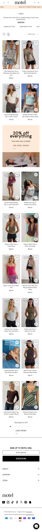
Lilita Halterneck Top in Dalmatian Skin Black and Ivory (11, 73)
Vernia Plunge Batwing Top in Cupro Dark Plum (11, 203)
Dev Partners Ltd (30, 514)
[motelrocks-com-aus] (20, 2)
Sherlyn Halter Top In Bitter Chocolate (30, 245)
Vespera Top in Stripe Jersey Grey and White (11, 330)
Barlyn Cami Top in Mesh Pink (11, 286)
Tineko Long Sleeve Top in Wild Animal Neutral (30, 72)
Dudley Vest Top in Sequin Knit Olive (30, 330)
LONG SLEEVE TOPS (26, 27)
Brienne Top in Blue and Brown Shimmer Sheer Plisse (30, 287)
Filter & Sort (31, 34)
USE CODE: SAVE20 (21, 145)
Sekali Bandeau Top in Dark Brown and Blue (11, 371)
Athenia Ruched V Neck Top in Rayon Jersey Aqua (30, 116)
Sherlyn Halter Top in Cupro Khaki (11, 245)
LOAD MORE (21, 430)
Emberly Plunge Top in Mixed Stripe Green (30, 413)
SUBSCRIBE (21, 458)
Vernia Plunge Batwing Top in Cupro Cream (11, 116)
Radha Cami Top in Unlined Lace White (30, 203)
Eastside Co (29, 512)
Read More (21, 22)
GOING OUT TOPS (9, 27)
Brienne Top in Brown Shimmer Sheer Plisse (30, 371)
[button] (17, 43)
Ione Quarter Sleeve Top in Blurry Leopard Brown (11, 413)
